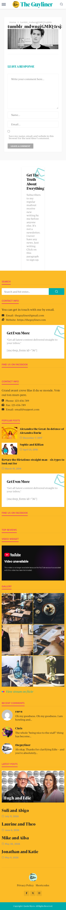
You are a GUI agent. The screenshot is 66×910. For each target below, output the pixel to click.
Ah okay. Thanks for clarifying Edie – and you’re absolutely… (39, 751)
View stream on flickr (19, 691)
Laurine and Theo (19, 824)
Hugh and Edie (17, 798)
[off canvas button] (4, 4)
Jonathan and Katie (20, 851)
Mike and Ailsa (15, 838)
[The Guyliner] (33, 877)
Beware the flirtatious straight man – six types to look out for (33, 461)
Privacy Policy (25, 885)
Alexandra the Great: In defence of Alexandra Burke (42, 430)
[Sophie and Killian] (9, 448)
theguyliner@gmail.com (29, 315)
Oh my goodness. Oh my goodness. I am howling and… (39, 717)
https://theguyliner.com (31, 319)
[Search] (61, 4)
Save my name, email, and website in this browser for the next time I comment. (31, 137)
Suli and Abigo (15, 810)
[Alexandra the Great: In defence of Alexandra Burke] (9, 433)
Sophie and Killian (31, 444)
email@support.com (27, 409)
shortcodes (42, 885)
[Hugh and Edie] (33, 787)
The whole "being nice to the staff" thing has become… (39, 734)
